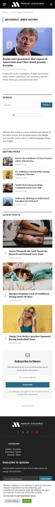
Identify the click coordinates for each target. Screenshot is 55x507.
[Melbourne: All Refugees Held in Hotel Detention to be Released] (8, 201)
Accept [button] (27, 501)
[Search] (51, 4)
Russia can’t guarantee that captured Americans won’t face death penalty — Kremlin (25, 62)
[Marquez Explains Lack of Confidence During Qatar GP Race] (27, 276)
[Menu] (4, 4)
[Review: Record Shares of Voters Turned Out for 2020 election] (8, 161)
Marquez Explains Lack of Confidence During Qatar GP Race (29, 295)
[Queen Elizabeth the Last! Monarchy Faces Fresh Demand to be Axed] (27, 234)
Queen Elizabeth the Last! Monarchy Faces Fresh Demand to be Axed (28, 252)
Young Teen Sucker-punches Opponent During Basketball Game (30, 338)
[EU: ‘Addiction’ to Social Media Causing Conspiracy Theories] (8, 174)
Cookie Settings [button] (12, 501)
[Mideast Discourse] (27, 4)
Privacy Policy (22, 394)
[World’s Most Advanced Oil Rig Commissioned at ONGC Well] (8, 188)
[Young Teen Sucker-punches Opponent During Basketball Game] (27, 319)
